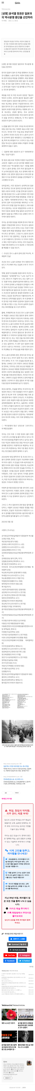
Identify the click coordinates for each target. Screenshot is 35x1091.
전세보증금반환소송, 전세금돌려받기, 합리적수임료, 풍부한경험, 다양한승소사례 (17, 783)
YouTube (11, 955)
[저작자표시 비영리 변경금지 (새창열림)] (22, 793)
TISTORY (18, 1087)
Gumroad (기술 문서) (18, 944)
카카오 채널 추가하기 (19, 908)
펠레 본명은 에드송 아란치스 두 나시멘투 (11, 990)
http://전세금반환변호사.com (11, 776)
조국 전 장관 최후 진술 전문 (8, 992)
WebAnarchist (5, 971)
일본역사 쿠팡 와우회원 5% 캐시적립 (16, 766)
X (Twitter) (26, 961)
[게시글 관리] (11, 793)
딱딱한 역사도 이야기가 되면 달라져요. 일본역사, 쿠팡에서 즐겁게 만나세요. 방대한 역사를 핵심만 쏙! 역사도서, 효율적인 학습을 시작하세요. (17, 770)
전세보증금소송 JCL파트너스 (13, 779)
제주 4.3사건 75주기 (6, 981)
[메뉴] (3, 2)
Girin (17, 2)
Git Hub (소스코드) (18, 950)
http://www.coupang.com (11, 763)
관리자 (24, 1087)
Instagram (26, 955)
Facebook (11, 961)
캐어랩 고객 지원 (7, 799)
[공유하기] (8, 793)
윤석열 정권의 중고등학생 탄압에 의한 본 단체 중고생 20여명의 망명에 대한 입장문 (14, 987)
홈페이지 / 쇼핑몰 (19, 939)
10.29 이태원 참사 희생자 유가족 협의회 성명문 (12, 994)
